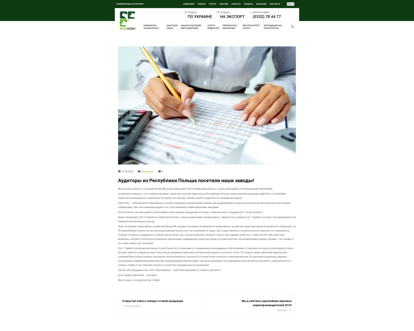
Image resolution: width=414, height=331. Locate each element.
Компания (188, 4)
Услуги (212, 4)
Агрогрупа (147, 171)
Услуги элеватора (213, 26)
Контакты (275, 4)
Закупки (223, 4)
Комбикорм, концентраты (151, 26)
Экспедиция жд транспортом (273, 26)
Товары (201, 4)
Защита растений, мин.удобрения (191, 26)
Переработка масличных (230, 26)
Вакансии (261, 4)
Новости (235, 4)
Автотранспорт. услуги (251, 26)
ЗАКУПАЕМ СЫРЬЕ (172, 26)
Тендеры (248, 4)
